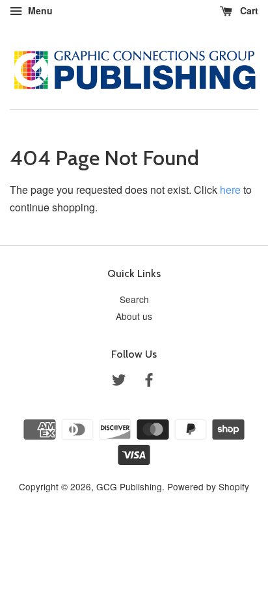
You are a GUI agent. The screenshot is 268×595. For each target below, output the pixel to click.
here (230, 189)
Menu (39, 10)
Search (134, 299)
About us (134, 316)
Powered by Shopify (208, 486)
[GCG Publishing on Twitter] (119, 381)
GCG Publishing (129, 486)
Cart (247, 10)
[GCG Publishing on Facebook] (149, 381)
